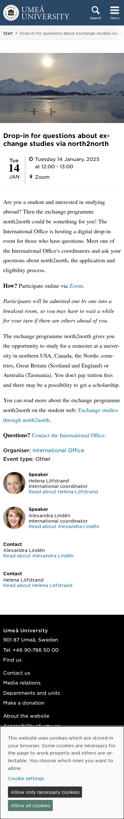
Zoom (76, 285)
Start (8, 33)
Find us (12, 659)
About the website (26, 716)
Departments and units (31, 693)
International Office (58, 450)
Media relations (22, 682)
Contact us (16, 673)
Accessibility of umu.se (31, 725)
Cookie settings (26, 778)
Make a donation (24, 702)
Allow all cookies (30, 805)
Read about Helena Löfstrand (63, 491)
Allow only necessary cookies (45, 792)
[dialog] (62, 772)
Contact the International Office (68, 435)
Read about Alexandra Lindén (64, 526)
